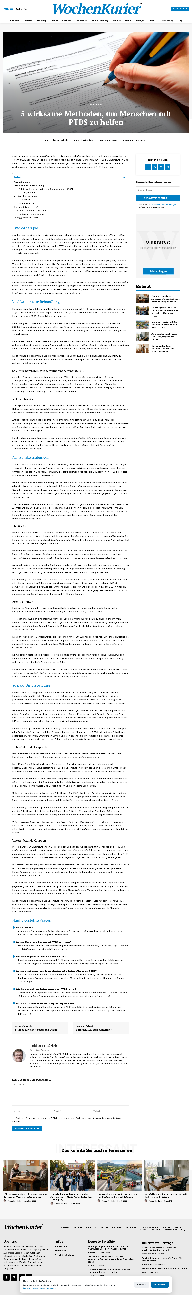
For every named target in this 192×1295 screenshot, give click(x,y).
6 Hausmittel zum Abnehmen (94, 1029)
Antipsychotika (27, 192)
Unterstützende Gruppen (32, 214)
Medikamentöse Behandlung (29, 185)
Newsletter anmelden (156, 198)
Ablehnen (141, 1284)
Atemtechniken (27, 203)
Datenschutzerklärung (33, 1288)
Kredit (145, 1272)
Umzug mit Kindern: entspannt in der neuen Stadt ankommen (162, 349)
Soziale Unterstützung (26, 207)
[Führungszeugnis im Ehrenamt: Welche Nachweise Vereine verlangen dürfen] (142, 298)
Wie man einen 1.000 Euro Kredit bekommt (164, 1268)
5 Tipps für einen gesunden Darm (36, 1029)
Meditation (24, 200)
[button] (21, 9)
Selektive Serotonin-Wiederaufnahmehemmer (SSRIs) (47, 189)
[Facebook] (148, 167)
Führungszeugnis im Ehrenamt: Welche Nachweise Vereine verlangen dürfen (165, 299)
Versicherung (148, 1254)
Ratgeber (96, 104)
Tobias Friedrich (59, 140)
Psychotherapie (22, 182)
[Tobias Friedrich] (19, 1056)
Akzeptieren (160, 1284)
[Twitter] (154, 167)
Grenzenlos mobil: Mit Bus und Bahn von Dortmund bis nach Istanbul (164, 324)
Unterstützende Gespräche (33, 210)
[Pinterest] (161, 167)
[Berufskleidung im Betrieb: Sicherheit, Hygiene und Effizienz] (142, 336)
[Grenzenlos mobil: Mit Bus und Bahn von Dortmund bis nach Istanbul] (142, 324)
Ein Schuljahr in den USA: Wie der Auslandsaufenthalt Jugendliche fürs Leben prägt (164, 311)
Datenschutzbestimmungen (163, 205)
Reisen (91, 1265)
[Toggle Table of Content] (123, 177)
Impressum (50, 1288)
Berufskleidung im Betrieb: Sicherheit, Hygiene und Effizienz (164, 336)
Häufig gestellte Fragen (26, 218)
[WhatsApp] (167, 167)
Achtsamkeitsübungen (25, 196)
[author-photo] (5, 1200)
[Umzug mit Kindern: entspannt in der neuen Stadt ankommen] (142, 348)
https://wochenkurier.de (41, 1050)
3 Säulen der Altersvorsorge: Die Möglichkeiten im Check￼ (159, 1249)
